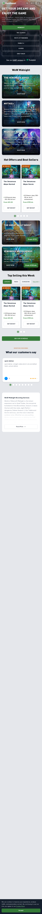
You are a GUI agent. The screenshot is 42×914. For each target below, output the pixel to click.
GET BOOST (11, 208)
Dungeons (26, 281)
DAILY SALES (21, 54)
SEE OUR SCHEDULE (21, 338)
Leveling (7, 281)
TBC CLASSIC (21, 33)
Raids (16, 281)
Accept (21, 910)
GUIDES (21, 48)
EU (32, 3)
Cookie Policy (20, 906)
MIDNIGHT (21, 27)
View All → (36, 281)
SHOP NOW (21, 94)
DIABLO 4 (21, 43)
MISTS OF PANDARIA (21, 38)
